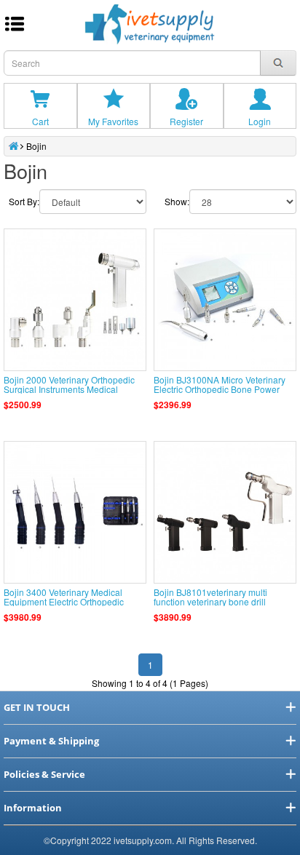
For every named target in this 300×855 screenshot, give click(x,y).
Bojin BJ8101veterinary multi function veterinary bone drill (210, 597)
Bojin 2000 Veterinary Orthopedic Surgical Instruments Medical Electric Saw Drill (69, 389)
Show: (177, 201)
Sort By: (24, 201)
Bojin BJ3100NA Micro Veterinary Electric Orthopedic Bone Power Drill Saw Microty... (219, 389)
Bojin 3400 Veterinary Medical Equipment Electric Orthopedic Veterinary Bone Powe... (64, 601)
